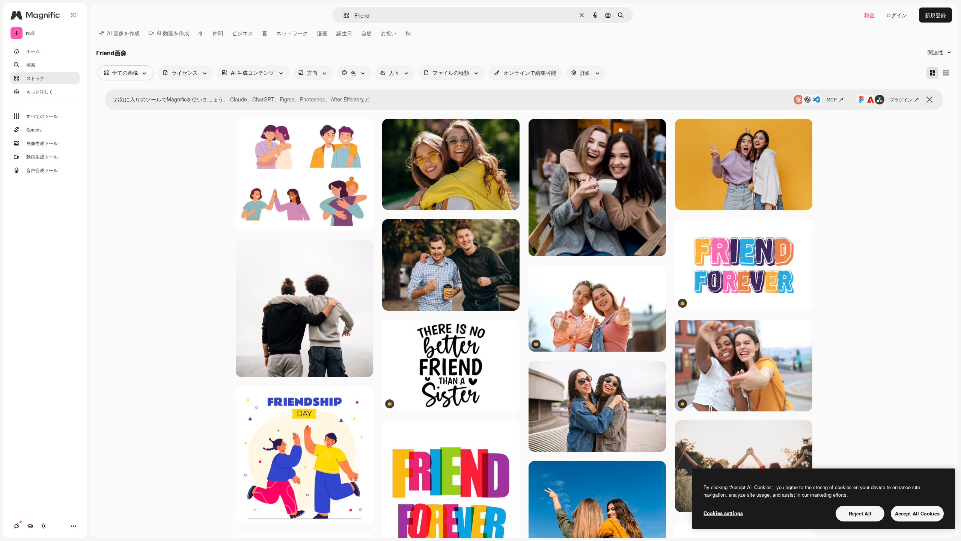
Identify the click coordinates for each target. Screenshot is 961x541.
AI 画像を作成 (123, 33)
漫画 (322, 33)
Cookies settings (723, 513)
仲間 (217, 33)
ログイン (896, 15)
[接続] (17, 526)
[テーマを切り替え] (44, 526)
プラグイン (901, 99)
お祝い (388, 33)
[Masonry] (932, 73)
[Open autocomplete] (343, 15)
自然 (366, 33)
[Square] (946, 73)
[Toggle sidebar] (74, 15)
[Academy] (30, 526)
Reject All (860, 513)
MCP (832, 99)
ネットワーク (292, 33)
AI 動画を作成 (173, 33)
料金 (869, 15)
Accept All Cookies (917, 513)
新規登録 (935, 15)
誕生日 (344, 33)
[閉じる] (929, 99)
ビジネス (242, 33)
